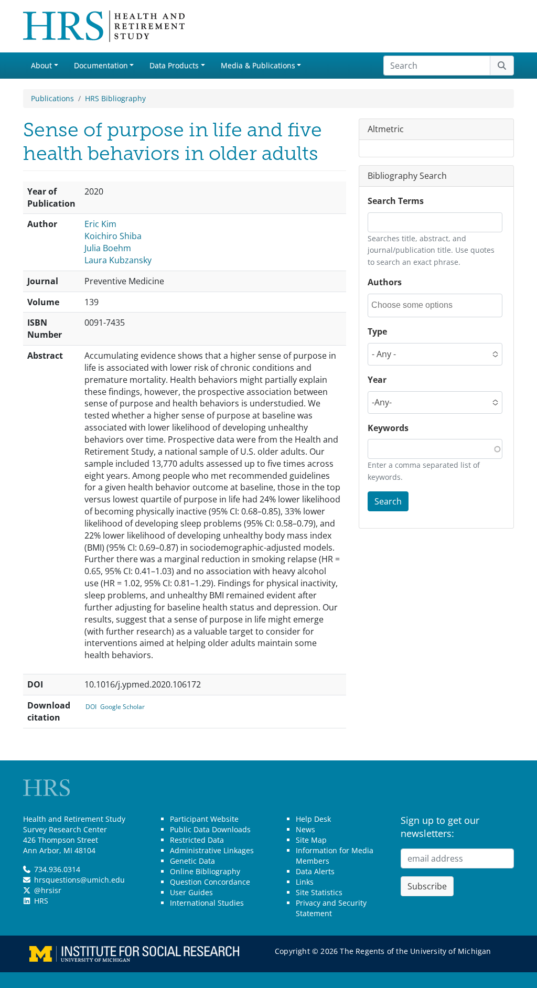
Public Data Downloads (210, 829)
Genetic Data (192, 861)
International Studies (207, 903)
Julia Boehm (107, 248)
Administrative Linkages (212, 850)
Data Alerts (315, 871)
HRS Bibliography (115, 98)
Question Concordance (210, 882)
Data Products (174, 65)
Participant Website (204, 819)
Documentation (101, 65)
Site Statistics (319, 892)
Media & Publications (258, 65)
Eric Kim (100, 224)
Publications (52, 98)
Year (377, 379)
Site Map (311, 840)
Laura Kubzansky (118, 260)
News (305, 829)
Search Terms (396, 201)
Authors (385, 282)
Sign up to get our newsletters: (440, 827)
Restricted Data (197, 840)
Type (377, 331)
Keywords (388, 428)
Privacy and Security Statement (331, 908)
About (41, 65)
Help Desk (313, 819)
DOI (90, 706)
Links (305, 882)
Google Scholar (122, 706)
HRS (41, 901)
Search (388, 501)
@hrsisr (47, 890)
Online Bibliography (205, 871)
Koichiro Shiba (113, 236)
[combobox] (418, 305)
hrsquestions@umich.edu (79, 880)
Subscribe (427, 886)
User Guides (191, 892)
